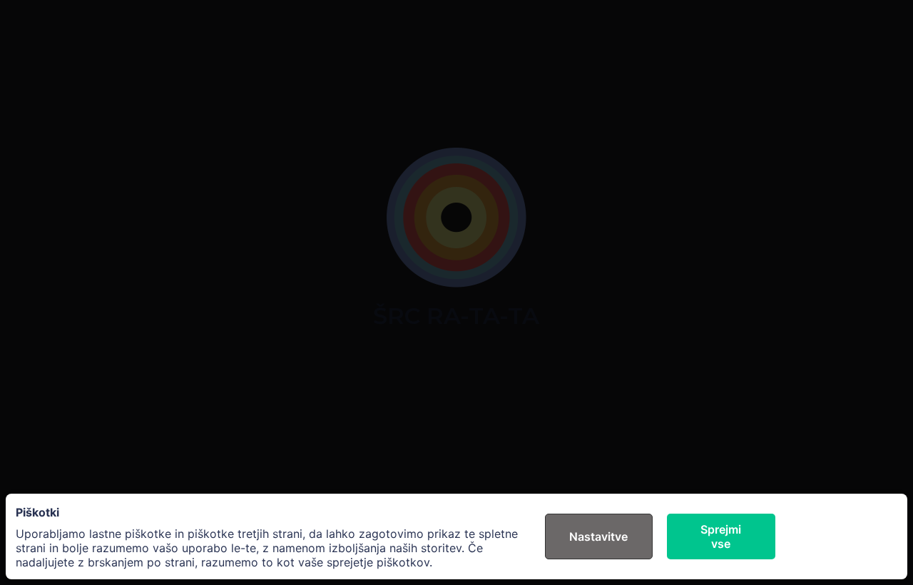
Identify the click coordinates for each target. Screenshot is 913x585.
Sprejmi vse (720, 536)
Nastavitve (598, 536)
